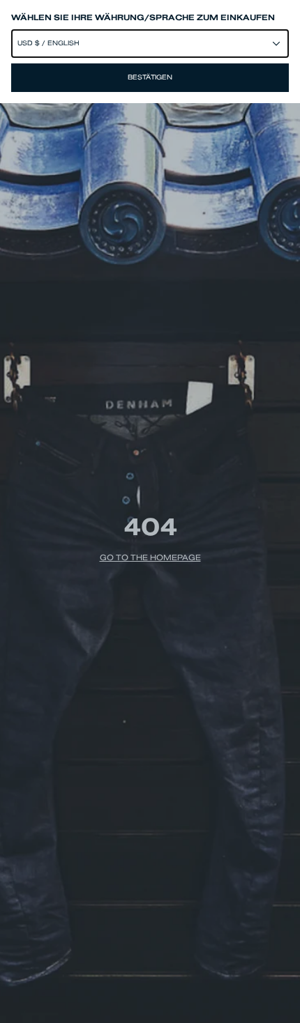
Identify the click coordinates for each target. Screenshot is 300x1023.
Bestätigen (150, 77)
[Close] (150, 511)
